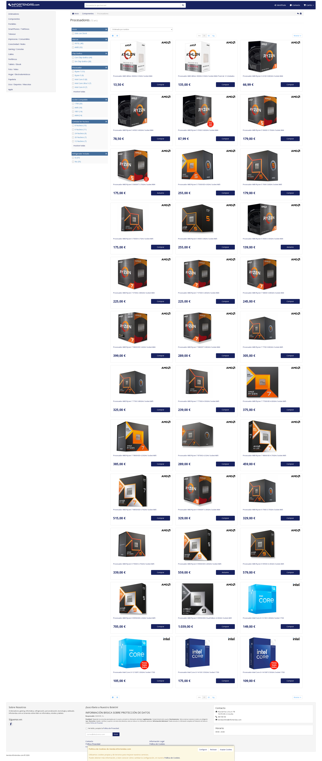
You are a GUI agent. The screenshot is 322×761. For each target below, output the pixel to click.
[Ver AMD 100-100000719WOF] (141, 599)
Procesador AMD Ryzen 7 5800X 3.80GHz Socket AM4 (263, 293)
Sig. (213, 36)
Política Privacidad (93, 744)
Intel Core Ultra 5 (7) (83, 83)
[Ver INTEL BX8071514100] (206, 653)
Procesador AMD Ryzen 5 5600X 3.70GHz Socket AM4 (263, 130)
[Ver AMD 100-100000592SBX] (141, 382)
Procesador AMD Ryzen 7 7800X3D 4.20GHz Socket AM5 (134, 455)
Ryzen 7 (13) (80, 71)
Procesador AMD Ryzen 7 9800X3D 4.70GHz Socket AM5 (264, 455)
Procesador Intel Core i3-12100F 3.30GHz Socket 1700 (134, 672)
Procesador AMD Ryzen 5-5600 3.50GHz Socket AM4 (263, 239)
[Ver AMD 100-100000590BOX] (271, 490)
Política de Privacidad (96, 723)
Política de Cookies (172, 758)
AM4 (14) (78, 115)
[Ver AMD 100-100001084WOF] (271, 436)
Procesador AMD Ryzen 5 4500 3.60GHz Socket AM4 (133, 130)
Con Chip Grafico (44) (83, 57)
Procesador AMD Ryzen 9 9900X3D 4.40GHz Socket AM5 (199, 564)
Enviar (116, 734)
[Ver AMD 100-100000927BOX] (271, 220)
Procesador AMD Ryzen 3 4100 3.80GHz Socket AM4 (263, 76)
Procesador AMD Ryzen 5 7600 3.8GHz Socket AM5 (262, 184)
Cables (11, 54)
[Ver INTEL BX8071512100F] (141, 653)
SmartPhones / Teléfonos (18, 29)
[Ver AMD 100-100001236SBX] (206, 436)
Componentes (14, 19)
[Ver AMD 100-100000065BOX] (271, 111)
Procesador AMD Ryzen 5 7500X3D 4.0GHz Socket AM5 (199, 184)
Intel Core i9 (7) (81, 87)
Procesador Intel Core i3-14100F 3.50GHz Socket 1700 (264, 672)
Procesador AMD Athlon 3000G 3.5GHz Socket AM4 (132, 76)
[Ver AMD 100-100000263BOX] (141, 274)
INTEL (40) (79, 43)
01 (204, 36)
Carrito (309, 5)
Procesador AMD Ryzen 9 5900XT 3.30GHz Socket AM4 (199, 509)
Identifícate (281, 5)
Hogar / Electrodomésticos (19, 74)
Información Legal (156, 741)
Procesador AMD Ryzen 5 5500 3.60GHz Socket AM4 (198, 130)
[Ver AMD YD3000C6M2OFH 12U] (206, 57)
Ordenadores (13, 14)
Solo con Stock (81, 33)
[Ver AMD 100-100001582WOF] (206, 328)
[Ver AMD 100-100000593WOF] (141, 220)
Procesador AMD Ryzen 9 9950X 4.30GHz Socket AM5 (263, 564)
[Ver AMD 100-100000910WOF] (141, 436)
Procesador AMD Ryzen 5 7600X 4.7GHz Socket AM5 (133, 239)
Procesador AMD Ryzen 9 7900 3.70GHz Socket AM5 (263, 509)
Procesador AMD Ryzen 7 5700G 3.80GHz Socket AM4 (134, 293)
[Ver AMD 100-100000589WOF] (141, 545)
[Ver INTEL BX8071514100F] (271, 653)
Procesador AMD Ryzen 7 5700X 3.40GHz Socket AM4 (198, 293)
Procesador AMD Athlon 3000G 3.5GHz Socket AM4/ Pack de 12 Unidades (206, 76)
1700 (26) (78, 103)
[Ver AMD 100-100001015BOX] (271, 165)
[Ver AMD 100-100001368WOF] (206, 545)
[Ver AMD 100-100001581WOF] (206, 490)
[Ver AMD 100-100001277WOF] (271, 545)
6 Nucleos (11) (81, 129)
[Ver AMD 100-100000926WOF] (206, 274)
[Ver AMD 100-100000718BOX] (206, 220)
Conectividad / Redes (16, 44)
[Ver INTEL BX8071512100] (271, 599)
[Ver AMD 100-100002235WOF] (271, 382)
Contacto (296, 5)
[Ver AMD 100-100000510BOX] (271, 57)
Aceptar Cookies (226, 750)
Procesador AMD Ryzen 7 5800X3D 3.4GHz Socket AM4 (134, 347)
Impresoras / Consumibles (19, 39)
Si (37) (77, 157)
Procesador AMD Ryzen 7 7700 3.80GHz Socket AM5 (263, 347)
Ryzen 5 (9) (79, 75)
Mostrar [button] (297, 36)
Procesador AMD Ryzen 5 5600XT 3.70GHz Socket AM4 (134, 184)
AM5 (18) (78, 107)
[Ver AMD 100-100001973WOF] (141, 490)
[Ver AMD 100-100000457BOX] (206, 111)
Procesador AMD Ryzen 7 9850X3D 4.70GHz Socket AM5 (134, 509)
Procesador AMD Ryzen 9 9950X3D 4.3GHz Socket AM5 (134, 618)
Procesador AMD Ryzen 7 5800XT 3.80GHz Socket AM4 (199, 347)
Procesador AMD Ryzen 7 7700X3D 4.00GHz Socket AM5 (264, 401)
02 (209, 36)
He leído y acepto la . (103, 728)
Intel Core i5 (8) (81, 79)
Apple (10, 89)
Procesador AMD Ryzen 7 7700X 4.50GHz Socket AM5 (198, 401)
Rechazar (213, 750)
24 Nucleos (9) (81, 133)
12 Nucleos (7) (81, 141)
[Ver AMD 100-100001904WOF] (206, 165)
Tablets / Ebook (14, 64)
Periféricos (12, 59)
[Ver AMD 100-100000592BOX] (271, 328)
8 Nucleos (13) (81, 125)
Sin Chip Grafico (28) (83, 61)
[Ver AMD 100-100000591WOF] (206, 382)
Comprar (160, 84)
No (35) (78, 161)
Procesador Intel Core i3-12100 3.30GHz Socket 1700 (263, 618)
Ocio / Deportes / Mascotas (19, 84)
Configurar (203, 750)
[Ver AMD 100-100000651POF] (141, 328)
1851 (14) (78, 111)
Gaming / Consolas (16, 49)
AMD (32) (79, 47)
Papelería (12, 79)
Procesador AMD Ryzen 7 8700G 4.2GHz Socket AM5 (198, 455)
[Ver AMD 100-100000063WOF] (271, 274)
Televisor (12, 34)
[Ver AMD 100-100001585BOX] (141, 165)
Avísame (160, 193)
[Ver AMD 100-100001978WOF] (206, 599)
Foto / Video (13, 69)
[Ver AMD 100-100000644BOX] (141, 111)
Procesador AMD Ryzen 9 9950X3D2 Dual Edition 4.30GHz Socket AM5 (205, 618)
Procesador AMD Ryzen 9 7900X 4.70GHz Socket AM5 (133, 564)
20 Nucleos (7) (81, 137)
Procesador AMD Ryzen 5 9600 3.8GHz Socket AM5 (197, 239)
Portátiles (12, 24)
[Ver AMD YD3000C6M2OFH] (141, 57)
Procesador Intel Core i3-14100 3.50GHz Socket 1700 (198, 672)
